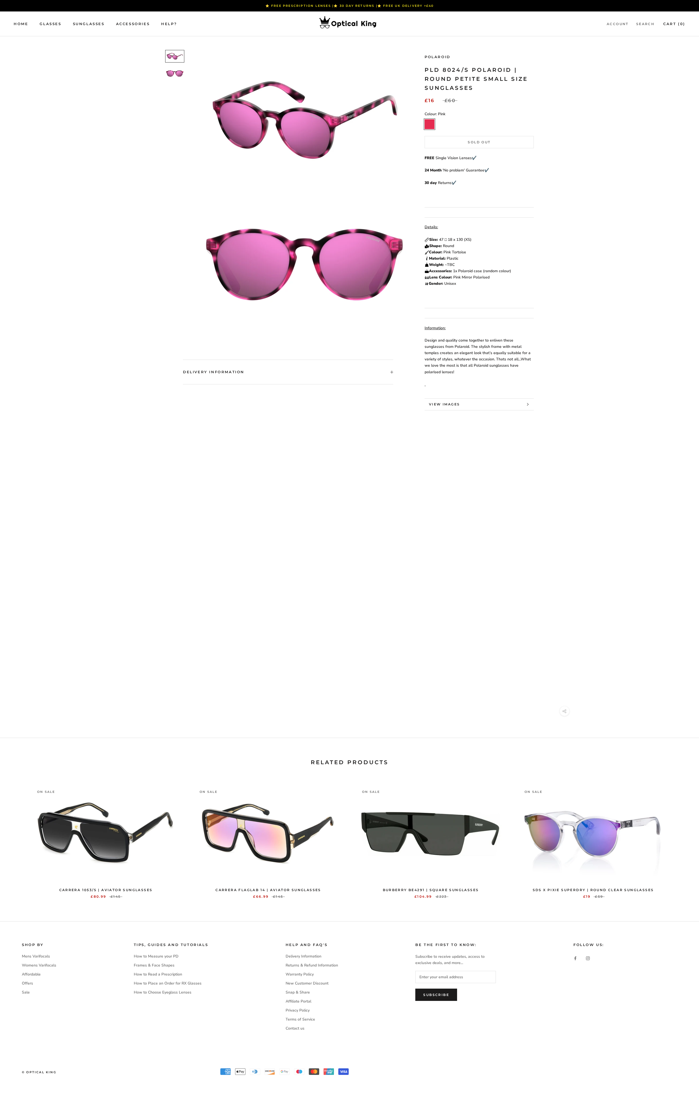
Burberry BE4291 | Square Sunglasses (431, 890)
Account (618, 24)
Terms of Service (300, 1019)
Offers (27, 983)
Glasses (50, 24)
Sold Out (479, 142)
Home (21, 24)
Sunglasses (89, 24)
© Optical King (39, 1072)
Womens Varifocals (39, 965)
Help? (169, 24)
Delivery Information (213, 372)
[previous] (17, 837)
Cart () (674, 24)
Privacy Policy (298, 1010)
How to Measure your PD (156, 956)
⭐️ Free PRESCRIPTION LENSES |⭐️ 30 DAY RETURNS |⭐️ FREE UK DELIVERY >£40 (349, 6)
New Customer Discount (307, 983)
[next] (682, 837)
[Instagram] (588, 958)
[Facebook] (575, 958)
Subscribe (436, 995)
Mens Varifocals (36, 956)
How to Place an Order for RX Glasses (168, 983)
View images (444, 404)
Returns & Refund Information (312, 965)
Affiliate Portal (298, 1001)
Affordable (31, 974)
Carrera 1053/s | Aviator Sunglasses (106, 890)
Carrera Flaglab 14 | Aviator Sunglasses (268, 890)
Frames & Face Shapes (154, 965)
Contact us (295, 1028)
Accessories (133, 24)
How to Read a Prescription (158, 974)
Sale (26, 992)
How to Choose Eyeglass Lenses (162, 992)
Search (645, 24)
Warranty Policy (300, 974)
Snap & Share (298, 992)
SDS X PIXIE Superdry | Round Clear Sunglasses (593, 890)
